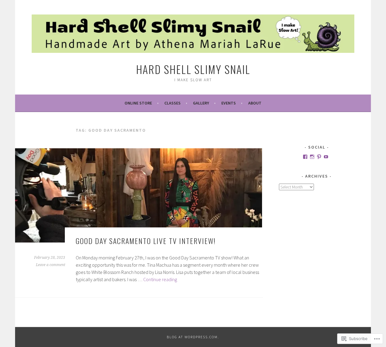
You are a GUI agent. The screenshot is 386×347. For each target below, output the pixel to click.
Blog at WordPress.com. (193, 337)
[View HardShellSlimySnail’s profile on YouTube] (326, 156)
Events (228, 103)
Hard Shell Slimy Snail (193, 69)
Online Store (138, 103)
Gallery (201, 103)
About (254, 103)
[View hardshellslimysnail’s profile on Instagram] (312, 156)
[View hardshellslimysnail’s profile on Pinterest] (319, 156)
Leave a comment (50, 265)
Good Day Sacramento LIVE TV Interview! (146, 240)
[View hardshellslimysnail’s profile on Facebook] (305, 156)
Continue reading (160, 279)
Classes (172, 103)
